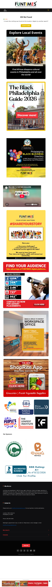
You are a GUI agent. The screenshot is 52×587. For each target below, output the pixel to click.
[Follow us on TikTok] (24, 550)
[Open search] (48, 10)
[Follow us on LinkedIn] (34, 550)
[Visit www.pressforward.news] (41, 407)
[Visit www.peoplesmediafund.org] (10, 422)
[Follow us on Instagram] (21, 550)
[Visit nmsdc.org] (10, 407)
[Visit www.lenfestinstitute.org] (26, 422)
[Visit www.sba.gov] (26, 407)
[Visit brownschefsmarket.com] (37, 449)
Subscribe (26, 545)
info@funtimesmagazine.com (18, 508)
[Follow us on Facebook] (17, 550)
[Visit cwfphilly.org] (14, 449)
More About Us (6, 530)
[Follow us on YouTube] (30, 550)
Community (5, 535)
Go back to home (26, 25)
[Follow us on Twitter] (27, 550)
